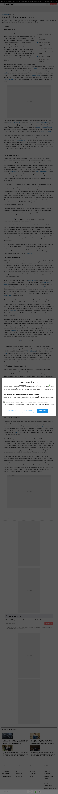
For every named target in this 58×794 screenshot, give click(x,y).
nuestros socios (22, 385)
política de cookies (39, 391)
